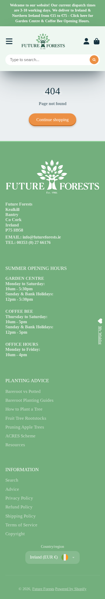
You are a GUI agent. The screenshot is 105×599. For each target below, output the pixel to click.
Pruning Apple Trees (24, 427)
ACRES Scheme (20, 435)
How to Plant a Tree (24, 409)
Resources (15, 444)
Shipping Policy (20, 516)
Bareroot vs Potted (23, 391)
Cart (96, 41)
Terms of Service (21, 524)
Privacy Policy (19, 498)
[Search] (94, 59)
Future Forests (43, 589)
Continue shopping (52, 119)
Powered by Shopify (70, 589)
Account (86, 41)
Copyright (15, 533)
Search (11, 480)
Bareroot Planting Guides (29, 400)
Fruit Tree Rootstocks (25, 418)
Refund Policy (19, 506)
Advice (12, 489)
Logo (43, 41)
